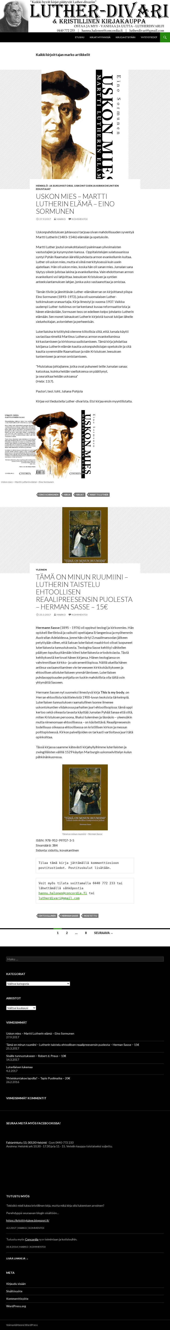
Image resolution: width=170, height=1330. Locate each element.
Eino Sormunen (48, 494)
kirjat (80, 494)
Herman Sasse (70, 915)
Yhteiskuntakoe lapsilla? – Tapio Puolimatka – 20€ (38, 1078)
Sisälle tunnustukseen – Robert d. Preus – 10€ (36, 1056)
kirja (67, 494)
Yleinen (41, 569)
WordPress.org (16, 1306)
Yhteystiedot (149, 37)
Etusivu (79, 37)
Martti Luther (99, 494)
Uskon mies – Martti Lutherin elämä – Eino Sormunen (75, 203)
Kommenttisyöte (17, 1298)
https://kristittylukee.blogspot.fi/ (27, 1220)
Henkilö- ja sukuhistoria (54, 185)
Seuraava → (103, 933)
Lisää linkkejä (17, 1258)
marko (61, 219)
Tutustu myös (17, 1196)
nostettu (90, 915)
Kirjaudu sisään (16, 1283)
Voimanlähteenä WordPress (22, 1324)
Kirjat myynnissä (100, 37)
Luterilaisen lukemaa (19, 1067)
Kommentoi (79, 219)
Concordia (31, 1239)
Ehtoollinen (47, 915)
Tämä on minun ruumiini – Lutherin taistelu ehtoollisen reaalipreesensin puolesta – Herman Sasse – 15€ (72, 1044)
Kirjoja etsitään (125, 37)
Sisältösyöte (14, 1291)
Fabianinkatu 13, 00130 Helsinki (26, 1142)
